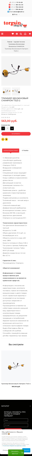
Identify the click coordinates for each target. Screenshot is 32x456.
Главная (9, 42)
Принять (26, 450)
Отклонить (6, 450)
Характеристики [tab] (11, 150)
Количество (5, 125)
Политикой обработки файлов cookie (14, 445)
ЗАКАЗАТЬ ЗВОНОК (14, 453)
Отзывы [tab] (25, 150)
